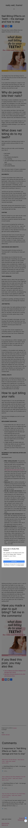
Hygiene (15, 728)
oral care (8, 734)
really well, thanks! (14, 5)
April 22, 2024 (5, 780)
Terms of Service (22, 820)
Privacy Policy (22, 818)
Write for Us (5, 825)
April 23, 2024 (5, 797)
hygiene (3, 734)
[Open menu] (14, 9)
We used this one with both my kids (14, 469)
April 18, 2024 (5, 763)
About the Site (5, 823)
